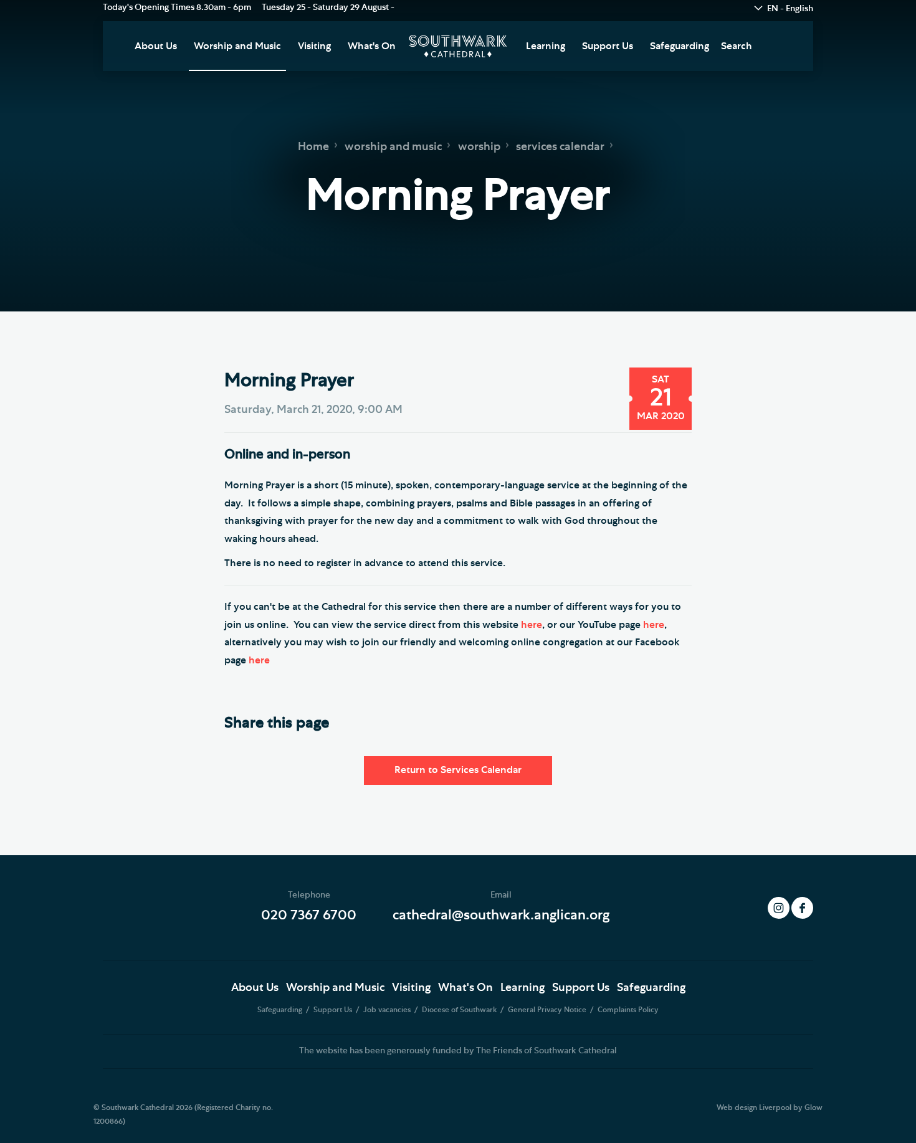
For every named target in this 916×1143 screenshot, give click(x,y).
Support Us (607, 46)
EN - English (790, 8)
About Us (156, 46)
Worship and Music (237, 46)
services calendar (560, 147)
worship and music (393, 147)
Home (313, 147)
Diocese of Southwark (460, 1009)
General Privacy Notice (548, 1009)
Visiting (314, 46)
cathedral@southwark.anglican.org (501, 915)
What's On (372, 46)
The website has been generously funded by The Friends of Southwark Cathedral (458, 1050)
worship (479, 147)
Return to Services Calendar (458, 770)
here (531, 625)
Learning (545, 46)
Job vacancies (388, 1009)
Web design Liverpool (754, 1107)
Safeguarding (679, 46)
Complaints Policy (628, 1009)
